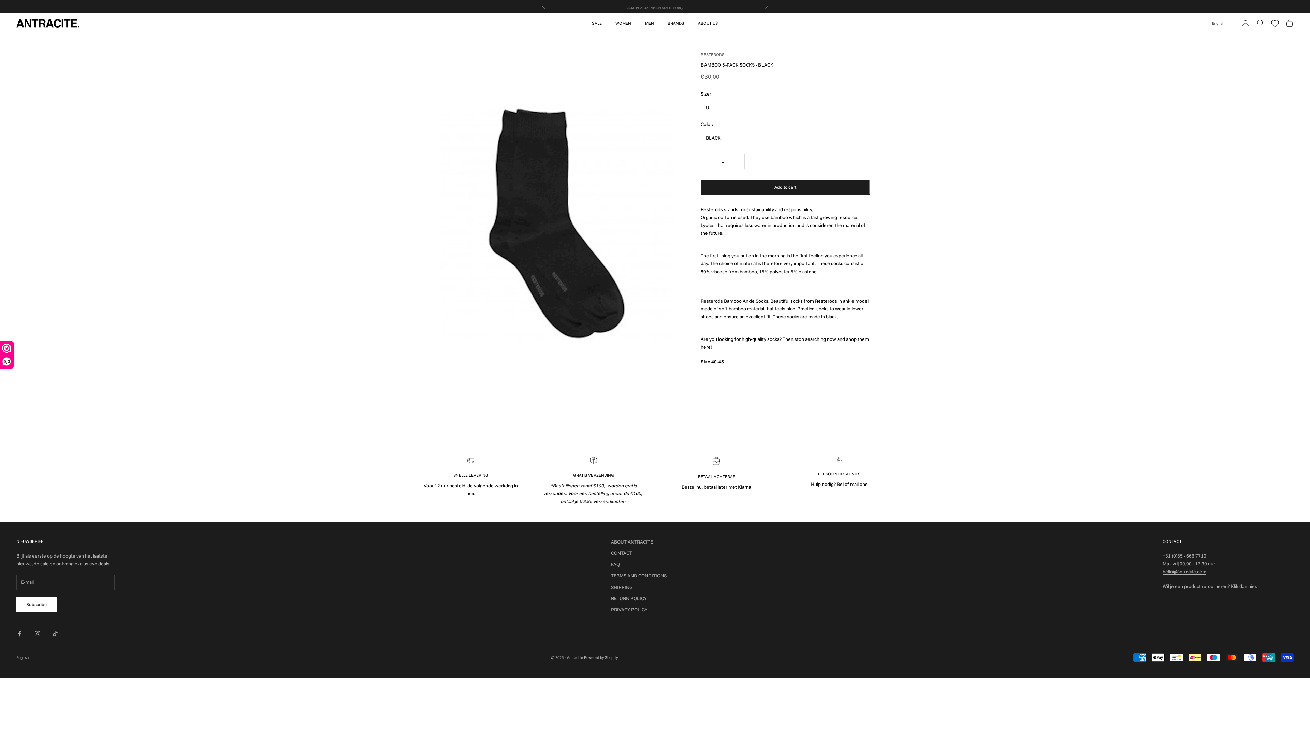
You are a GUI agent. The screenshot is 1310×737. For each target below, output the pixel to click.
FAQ (615, 564)
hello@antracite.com (1184, 571)
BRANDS (676, 23)
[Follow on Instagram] (37, 633)
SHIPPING (622, 587)
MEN (649, 23)
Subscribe (36, 604)
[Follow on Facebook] (19, 633)
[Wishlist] (1275, 23)
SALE (596, 23)
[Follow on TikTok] (55, 633)
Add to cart (785, 187)
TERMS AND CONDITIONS (639, 576)
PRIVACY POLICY (629, 610)
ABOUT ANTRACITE (632, 542)
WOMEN (623, 23)
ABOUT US (708, 23)
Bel (840, 484)
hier (1252, 586)
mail (854, 484)
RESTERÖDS (712, 54)
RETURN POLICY (629, 598)
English (1218, 23)
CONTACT (621, 553)
